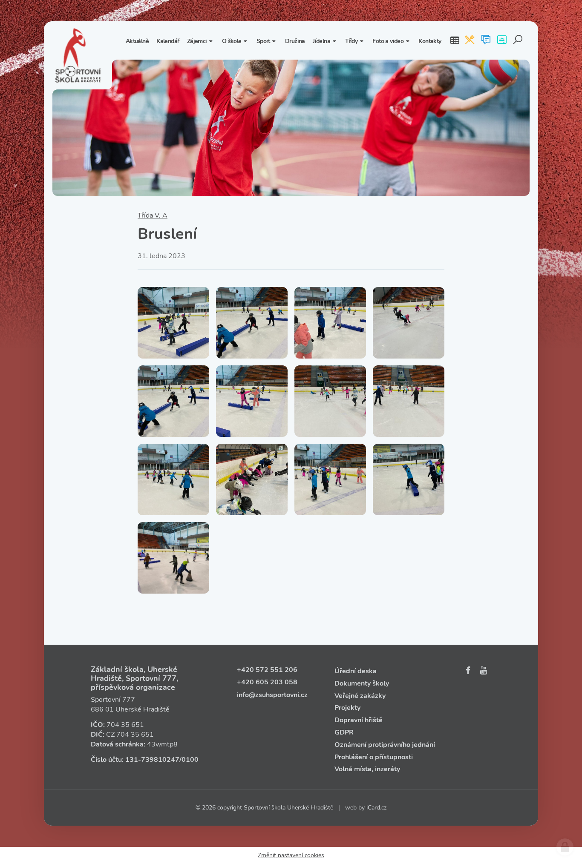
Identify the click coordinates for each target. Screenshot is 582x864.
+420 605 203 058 (267, 682)
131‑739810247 (152, 759)
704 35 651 (125, 724)
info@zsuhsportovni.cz (272, 695)
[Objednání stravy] (470, 40)
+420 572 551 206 (267, 670)
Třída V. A (152, 215)
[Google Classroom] (502, 40)
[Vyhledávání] (518, 40)
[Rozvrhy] (454, 40)
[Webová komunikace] (486, 40)
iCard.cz (376, 808)
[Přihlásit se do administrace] (564, 846)
